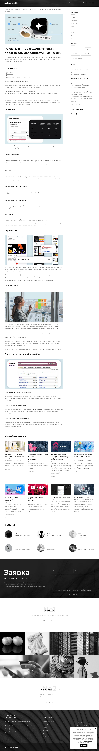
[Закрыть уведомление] (95, 728)
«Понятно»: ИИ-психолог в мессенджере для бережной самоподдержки (14, 456)
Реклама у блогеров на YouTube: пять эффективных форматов (37, 499)
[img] (11, 3)
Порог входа (10, 74)
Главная (7, 9)
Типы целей (10, 72)
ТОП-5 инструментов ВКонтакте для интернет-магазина (13, 499)
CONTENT (18, 9)
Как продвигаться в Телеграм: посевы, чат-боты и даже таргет (84, 456)
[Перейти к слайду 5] (52, 702)
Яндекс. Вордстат (36, 409)
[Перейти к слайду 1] (46, 702)
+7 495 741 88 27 (11, 732)
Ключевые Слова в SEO (81, 497)
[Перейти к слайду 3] (49, 702)
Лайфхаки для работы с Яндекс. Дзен (18, 78)
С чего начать (10, 76)
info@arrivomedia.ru (12, 729)
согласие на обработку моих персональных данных (76, 590)
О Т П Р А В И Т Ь (73, 594)
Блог (12, 9)
